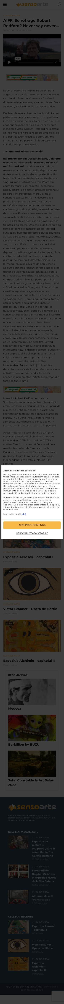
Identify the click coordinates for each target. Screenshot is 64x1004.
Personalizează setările (32, 533)
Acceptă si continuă (32, 525)
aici (24, 514)
